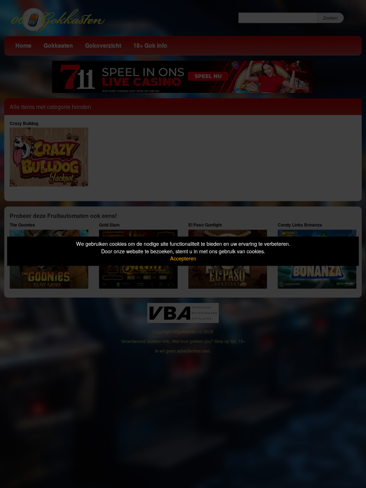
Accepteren (183, 258)
